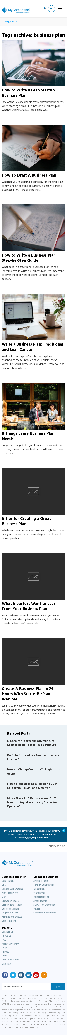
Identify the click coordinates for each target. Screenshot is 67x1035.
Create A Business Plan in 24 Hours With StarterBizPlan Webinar (27, 694)
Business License (10, 908)
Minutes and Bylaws (12, 916)
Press (4, 955)
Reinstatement (41, 896)
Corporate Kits (9, 920)
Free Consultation (11, 959)
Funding (10, 598)
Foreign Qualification (44, 884)
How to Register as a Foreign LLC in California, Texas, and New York (32, 786)
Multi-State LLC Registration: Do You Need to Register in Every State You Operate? (33, 802)
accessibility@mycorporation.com (31, 837)
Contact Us (7, 931)
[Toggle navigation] (60, 8)
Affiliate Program (10, 943)
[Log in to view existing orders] (51, 8)
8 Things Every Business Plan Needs (28, 436)
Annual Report (41, 880)
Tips (8, 513)
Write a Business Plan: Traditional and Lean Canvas (32, 347)
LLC (4, 884)
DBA (4, 896)
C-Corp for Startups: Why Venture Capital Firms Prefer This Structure (31, 743)
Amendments (40, 900)
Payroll (37, 908)
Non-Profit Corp (10, 892)
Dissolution (39, 888)
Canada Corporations (12, 888)
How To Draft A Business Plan (29, 175)
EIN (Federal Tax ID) (12, 904)
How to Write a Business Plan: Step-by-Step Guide (29, 258)
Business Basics (14, 249)
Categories (9, 21)
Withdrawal (39, 892)
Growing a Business (17, 84)
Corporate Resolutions (45, 912)
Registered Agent (10, 912)
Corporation (8, 880)
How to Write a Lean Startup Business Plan (28, 93)
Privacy (5, 951)
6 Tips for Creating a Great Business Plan (26, 521)
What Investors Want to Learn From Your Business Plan (30, 606)
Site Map (6, 963)
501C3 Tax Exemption (44, 904)
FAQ (4, 939)
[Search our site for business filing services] (45, 8)
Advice (9, 169)
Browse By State (10, 900)
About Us (6, 935)
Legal (4, 947)
